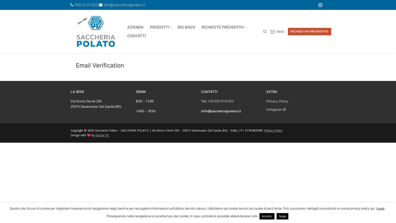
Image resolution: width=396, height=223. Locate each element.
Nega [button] (282, 216)
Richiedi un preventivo (309, 31)
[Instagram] (320, 5)
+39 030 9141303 (220, 101)
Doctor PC (102, 135)
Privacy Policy (277, 101)
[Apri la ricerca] (265, 31)
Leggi (380, 208)
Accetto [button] (267, 216)
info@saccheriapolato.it (124, 5)
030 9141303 (86, 5)
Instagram (274, 109)
